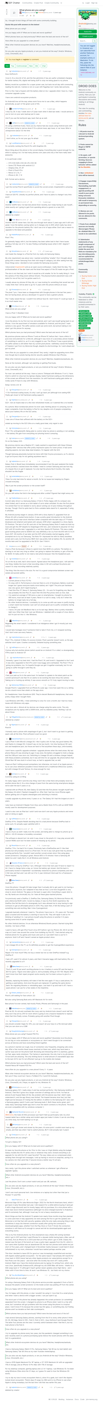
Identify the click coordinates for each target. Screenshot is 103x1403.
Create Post (38, 3)
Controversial (21, 66)
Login (87, 3)
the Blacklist (85, 167)
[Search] (83, 3)
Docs (77, 1399)
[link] (27, 16)
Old (36, 66)
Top (12, 66)
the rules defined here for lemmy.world (85, 115)
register (26, 59)
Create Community (52, 3)
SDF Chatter (14, 3)
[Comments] (14, 13)
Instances (69, 1399)
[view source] (34, 15)
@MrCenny (9, 1115)
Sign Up (94, 3)
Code (82, 1399)
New (31, 66)
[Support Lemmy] (61, 3)
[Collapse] (6, 71)
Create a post (87, 36)
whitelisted (88, 173)
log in (18, 59)
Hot (7, 66)
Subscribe (88, 32)
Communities (27, 3)
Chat (44, 66)
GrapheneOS (20, 267)
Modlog (81, 330)
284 (22, 15)
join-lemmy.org (91, 1399)
